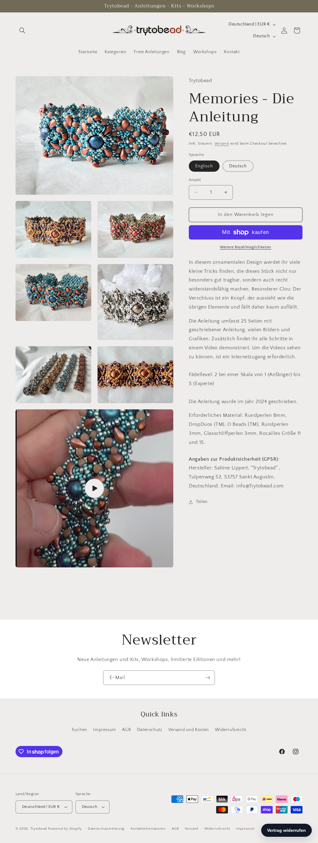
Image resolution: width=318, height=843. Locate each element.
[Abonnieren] (208, 677)
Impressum (104, 729)
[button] (22, 30)
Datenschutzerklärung (106, 829)
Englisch (204, 166)
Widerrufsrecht (230, 729)
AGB (126, 729)
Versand (222, 144)
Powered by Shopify (65, 829)
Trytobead (38, 829)
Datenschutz (149, 729)
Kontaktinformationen (148, 829)
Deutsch (238, 166)
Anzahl (195, 180)
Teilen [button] (202, 501)
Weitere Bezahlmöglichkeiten (245, 247)
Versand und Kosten (188, 729)
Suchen (79, 729)
